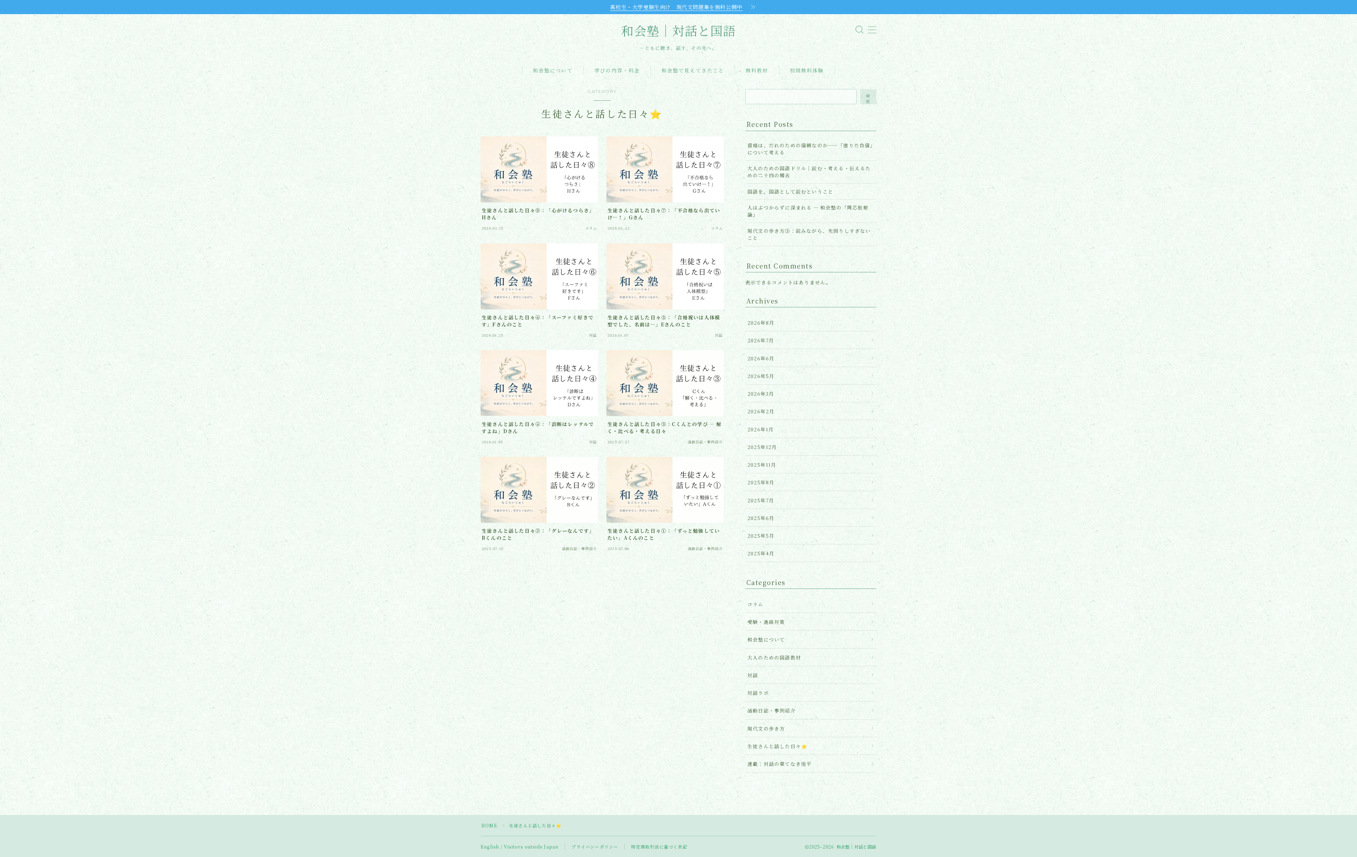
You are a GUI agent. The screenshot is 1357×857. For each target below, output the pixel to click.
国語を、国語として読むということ (790, 191)
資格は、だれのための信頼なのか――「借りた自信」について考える (810, 149)
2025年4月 (760, 553)
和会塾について (553, 71)
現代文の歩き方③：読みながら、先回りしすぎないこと (809, 234)
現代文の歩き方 (766, 728)
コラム (755, 604)
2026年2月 (760, 411)
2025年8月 (760, 482)
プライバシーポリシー (594, 847)
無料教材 (757, 71)
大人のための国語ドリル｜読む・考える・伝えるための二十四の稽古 (809, 172)
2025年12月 (762, 446)
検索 (868, 98)
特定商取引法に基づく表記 (659, 847)
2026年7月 (760, 340)
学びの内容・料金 (617, 71)
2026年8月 (760, 322)
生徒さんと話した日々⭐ (777, 746)
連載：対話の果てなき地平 (779, 763)
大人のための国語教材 (774, 657)
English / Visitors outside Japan (519, 847)
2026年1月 (760, 429)
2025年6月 (760, 517)
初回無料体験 (807, 71)
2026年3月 (760, 393)
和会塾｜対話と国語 (678, 32)
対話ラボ (758, 692)
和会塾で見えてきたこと (693, 71)
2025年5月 (760, 535)
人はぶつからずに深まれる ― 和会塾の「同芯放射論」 (808, 211)
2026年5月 (760, 375)
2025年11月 (761, 464)
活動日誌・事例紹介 (771, 710)
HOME (489, 825)
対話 (752, 675)
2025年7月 (760, 500)
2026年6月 (760, 358)
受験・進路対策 (766, 621)
